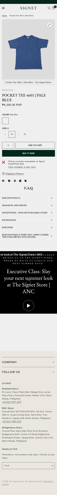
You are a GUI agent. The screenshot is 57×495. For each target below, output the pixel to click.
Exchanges (9, 220)
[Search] (49, 8)
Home (4, 16)
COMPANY (9, 362)
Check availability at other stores (22, 167)
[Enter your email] (52, 465)
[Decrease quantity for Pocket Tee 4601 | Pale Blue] (4, 145)
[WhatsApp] (20, 180)
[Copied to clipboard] (26, 180)
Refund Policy (11, 197)
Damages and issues (14, 205)
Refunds (7, 227)
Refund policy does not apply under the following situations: (25, 235)
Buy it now (29, 153)
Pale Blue (5, 120)
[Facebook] (3, 180)
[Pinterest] (15, 180)
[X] (9, 180)
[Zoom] (49, 25)
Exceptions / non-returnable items (24, 212)
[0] (53, 8)
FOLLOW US (11, 372)
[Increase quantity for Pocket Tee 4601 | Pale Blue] (12, 145)
